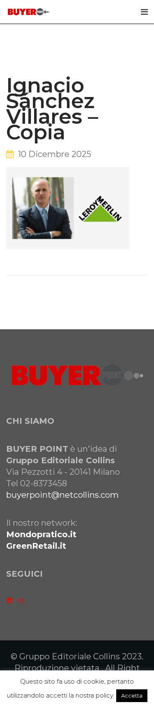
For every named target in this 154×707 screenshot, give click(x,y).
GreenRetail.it (36, 546)
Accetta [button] (132, 695)
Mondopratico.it (41, 534)
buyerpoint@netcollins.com (62, 495)
